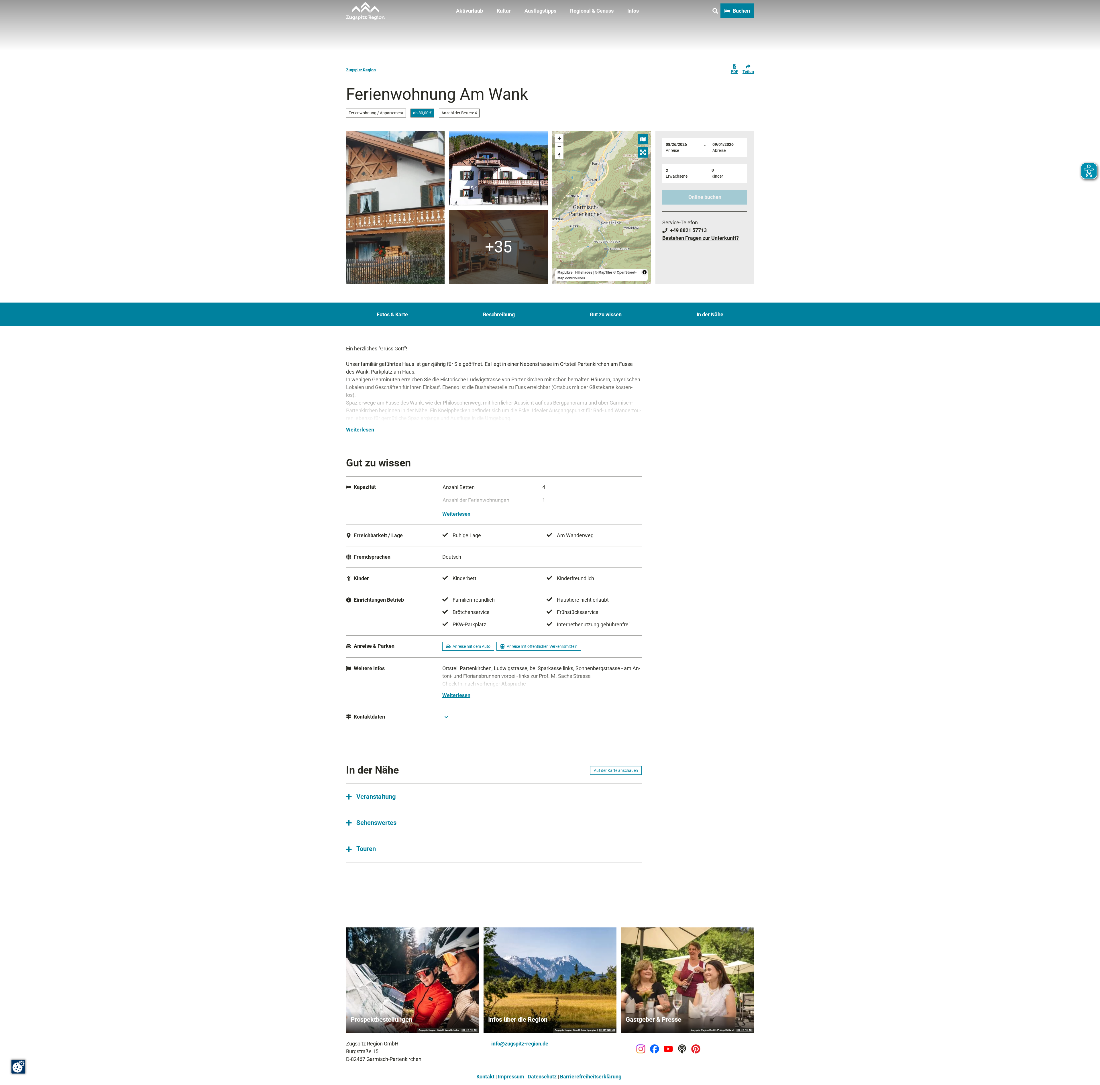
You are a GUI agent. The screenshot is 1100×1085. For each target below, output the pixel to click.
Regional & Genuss (592, 11)
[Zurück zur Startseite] (365, 11)
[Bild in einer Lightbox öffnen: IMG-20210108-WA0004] (498, 247)
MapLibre (565, 272)
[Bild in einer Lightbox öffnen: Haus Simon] (498, 168)
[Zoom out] (559, 146)
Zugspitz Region (361, 70)
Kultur (504, 11)
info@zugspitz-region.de (519, 1044)
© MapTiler (603, 272)
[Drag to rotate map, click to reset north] (559, 155)
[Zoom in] (559, 138)
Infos (633, 11)
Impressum (511, 1077)
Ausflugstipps (540, 11)
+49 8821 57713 (688, 230)
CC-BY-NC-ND (469, 1030)
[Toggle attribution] (644, 272)
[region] (601, 207)
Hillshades (583, 272)
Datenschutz (542, 1077)
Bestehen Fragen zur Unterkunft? (700, 238)
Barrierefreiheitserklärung (590, 1077)
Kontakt (485, 1077)
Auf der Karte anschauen (616, 770)
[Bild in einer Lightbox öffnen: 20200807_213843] (395, 207)
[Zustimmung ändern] (18, 1067)
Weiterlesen (360, 430)
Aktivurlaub (469, 11)
